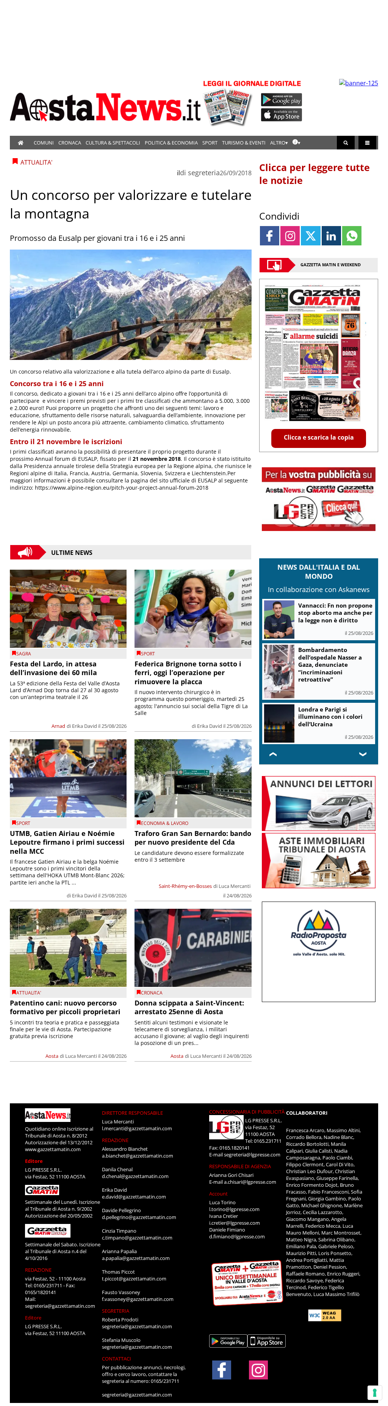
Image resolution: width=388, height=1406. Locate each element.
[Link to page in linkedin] (331, 235)
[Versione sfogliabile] (228, 102)
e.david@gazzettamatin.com (134, 1196)
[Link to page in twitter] (310, 235)
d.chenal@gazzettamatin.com (135, 1176)
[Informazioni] (296, 142)
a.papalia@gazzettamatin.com (136, 1258)
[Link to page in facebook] (269, 235)
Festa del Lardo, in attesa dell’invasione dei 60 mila (53, 668)
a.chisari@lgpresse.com (250, 1181)
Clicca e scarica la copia (319, 437)
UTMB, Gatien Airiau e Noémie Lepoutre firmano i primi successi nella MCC (67, 842)
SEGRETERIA (115, 1310)
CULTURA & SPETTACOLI (113, 142)
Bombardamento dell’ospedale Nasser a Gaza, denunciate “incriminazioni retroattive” (330, 664)
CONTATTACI (116, 1358)
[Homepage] (21, 142)
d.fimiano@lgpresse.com (237, 1236)
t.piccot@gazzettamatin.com (134, 1278)
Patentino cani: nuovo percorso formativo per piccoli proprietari (65, 1007)
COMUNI (44, 142)
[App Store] (281, 114)
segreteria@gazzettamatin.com (60, 1305)
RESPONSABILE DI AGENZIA (240, 1166)
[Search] (346, 142)
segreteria (204, 172)
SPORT (209, 142)
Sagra (23, 653)
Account (218, 1193)
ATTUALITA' (28, 993)
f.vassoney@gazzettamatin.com (138, 1299)
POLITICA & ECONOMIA (171, 142)
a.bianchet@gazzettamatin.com (137, 1155)
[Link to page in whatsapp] (351, 235)
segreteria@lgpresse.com (252, 1154)
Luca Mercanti (234, 886)
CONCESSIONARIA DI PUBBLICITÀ (247, 1111)
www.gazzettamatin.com (53, 1149)
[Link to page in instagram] (290, 235)
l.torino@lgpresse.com (234, 1209)
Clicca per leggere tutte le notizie (314, 174)
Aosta (51, 1056)
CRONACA (69, 142)
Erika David (84, 726)
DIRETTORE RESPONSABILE (132, 1112)
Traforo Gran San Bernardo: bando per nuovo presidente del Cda (193, 838)
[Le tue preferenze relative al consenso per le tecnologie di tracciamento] (375, 1393)
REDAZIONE (38, 1269)
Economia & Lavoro (164, 823)
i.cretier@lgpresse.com (234, 1222)
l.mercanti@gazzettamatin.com (137, 1128)
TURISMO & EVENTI (244, 142)
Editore (34, 1161)
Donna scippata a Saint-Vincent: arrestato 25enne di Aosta (189, 1007)
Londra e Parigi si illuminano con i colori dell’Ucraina (330, 716)
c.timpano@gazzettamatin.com (137, 1237)
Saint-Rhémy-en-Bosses (185, 886)
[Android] (281, 99)
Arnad (58, 726)
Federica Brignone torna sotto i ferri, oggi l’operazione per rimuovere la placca (188, 672)
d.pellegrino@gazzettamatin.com (139, 1217)
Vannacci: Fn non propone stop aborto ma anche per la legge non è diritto (335, 613)
